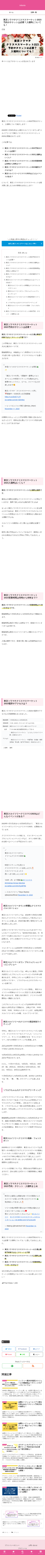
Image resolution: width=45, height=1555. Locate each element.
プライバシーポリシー (12, 1545)
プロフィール (22, 1548)
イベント (6, 1342)
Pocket (18, 115)
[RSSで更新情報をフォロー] (33, 1365)
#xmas (15, 883)
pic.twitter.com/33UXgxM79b (15, 886)
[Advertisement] (22, 88)
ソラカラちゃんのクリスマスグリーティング (22, 302)
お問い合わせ (33, 1545)
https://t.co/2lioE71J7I (13, 396)
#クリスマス (27, 880)
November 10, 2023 (25, 895)
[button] (40, 724)
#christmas (9, 883)
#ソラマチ (14, 1217)
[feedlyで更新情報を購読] (12, 1365)
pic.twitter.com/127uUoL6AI (25, 1220)
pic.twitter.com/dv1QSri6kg (14, 400)
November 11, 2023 (12, 408)
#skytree (22, 883)
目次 (19, 252)
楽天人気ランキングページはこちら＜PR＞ (22, 243)
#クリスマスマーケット (27, 1217)
